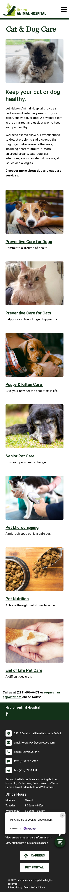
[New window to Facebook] (8, 714)
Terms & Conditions (34, 887)
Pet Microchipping (22, 527)
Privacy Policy (15, 887)
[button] (60, 841)
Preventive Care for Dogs (29, 241)
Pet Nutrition (17, 599)
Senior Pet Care (21, 456)
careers (38, 855)
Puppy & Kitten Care (24, 384)
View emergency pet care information (27, 837)
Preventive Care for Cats (28, 313)
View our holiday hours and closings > (27, 842)
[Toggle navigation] (64, 9)
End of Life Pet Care (24, 670)
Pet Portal (34, 867)
